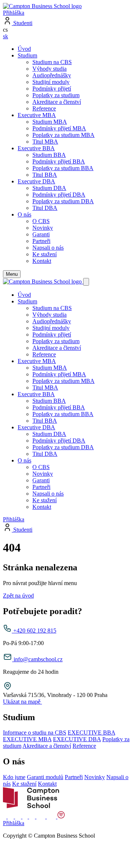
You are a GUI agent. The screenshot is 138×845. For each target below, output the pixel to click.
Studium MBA (49, 122)
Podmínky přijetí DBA (58, 194)
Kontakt (41, 261)
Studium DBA (49, 188)
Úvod (24, 49)
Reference (44, 108)
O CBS (41, 221)
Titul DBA (44, 208)
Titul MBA (45, 141)
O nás (24, 214)
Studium (27, 55)
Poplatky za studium (55, 95)
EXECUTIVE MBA (27, 739)
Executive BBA (36, 148)
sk (5, 36)
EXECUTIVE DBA (77, 739)
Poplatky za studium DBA (63, 201)
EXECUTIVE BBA (91, 732)
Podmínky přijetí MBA (59, 128)
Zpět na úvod (18, 595)
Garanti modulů (45, 777)
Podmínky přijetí (51, 88)
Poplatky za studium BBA (62, 168)
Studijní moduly (51, 82)
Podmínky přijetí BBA (58, 161)
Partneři (41, 241)
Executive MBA (37, 115)
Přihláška (13, 13)
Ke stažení (44, 254)
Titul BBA (44, 175)
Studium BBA (49, 155)
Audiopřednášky (51, 75)
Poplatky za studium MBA (63, 135)
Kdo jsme (14, 777)
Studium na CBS (52, 62)
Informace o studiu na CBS (34, 732)
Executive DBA (36, 181)
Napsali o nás (48, 247)
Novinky (42, 228)
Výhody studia (49, 69)
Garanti (41, 234)
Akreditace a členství (56, 102)
